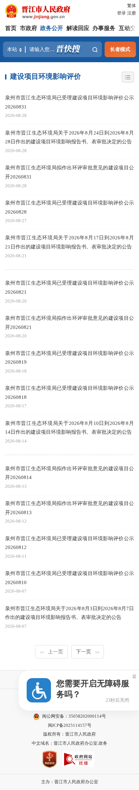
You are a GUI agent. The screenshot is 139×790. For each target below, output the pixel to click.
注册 (131, 13)
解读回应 (77, 28)
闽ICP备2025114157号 (69, 725)
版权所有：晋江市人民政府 (69, 734)
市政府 (28, 28)
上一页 (51, 651)
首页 (11, 28)
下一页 (87, 651)
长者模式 (120, 49)
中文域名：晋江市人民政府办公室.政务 (69, 743)
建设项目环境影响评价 (45, 76)
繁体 (131, 5)
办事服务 (103, 28)
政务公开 (51, 28)
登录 (121, 13)
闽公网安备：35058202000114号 (74, 716)
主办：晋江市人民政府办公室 (69, 781)
